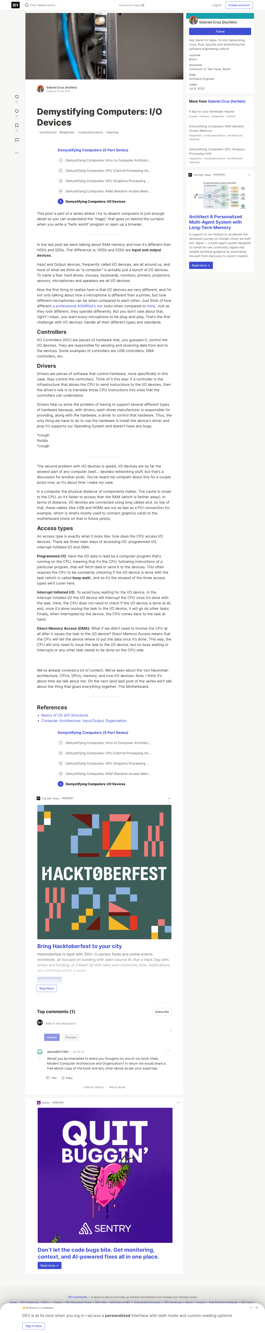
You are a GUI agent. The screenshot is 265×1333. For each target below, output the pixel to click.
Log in (217, 5)
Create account (239, 5)
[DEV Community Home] (15, 5)
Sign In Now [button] (33, 1326)
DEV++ (46, 1302)
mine (151, 306)
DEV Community (77, 1297)
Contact (201, 1302)
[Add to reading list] (17, 127)
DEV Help (100, 1302)
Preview (70, 1037)
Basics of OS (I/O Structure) (64, 715)
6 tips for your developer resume (211, 114)
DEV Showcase (173, 1302)
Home (13, 1302)
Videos (58, 1302)
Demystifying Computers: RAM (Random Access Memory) (216, 132)
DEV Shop (247, 1302)
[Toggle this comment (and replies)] (40, 1058)
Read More (46, 988)
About (189, 1302)
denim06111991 (58, 1052)
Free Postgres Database (223, 1302)
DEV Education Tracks (79, 1302)
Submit (52, 1037)
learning (112, 132)
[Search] (26, 5)
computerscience (90, 132)
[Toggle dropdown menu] (169, 798)
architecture (47, 132)
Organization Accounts (147, 1302)
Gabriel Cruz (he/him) (61, 87)
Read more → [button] (50, 1265)
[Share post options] (16, 152)
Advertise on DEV (120, 1302)
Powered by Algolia (130, 5)
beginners (67, 132)
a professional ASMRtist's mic (78, 306)
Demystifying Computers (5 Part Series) (93, 150)
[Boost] (17, 139)
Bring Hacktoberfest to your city (79, 946)
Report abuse (117, 1087)
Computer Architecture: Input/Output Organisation (84, 721)
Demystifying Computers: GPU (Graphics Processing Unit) (216, 155)
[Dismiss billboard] (256, 1307)
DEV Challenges (29, 1302)
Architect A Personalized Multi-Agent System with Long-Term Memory (215, 222)
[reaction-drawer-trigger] (16, 98)
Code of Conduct (93, 1087)
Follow (220, 31)
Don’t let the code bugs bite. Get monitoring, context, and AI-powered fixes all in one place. (98, 1253)
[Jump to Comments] (17, 113)
